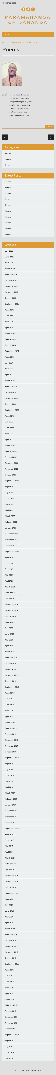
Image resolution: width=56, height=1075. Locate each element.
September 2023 (12, 410)
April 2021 (9, 581)
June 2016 (9, 911)
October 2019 (10, 681)
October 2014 (10, 1029)
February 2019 (11, 728)
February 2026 (11, 274)
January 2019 (10, 734)
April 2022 (9, 510)
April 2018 (9, 787)
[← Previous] (5, 137)
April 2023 (9, 439)
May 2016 (9, 917)
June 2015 (9, 982)
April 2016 (9, 923)
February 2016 (11, 934)
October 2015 (10, 958)
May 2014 (9, 1058)
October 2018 (10, 752)
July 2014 (9, 1046)
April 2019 (9, 716)
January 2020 (10, 663)
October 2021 (10, 546)
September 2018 (12, 758)
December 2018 (11, 740)
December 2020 (11, 604)
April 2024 (9, 375)
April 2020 (9, 646)
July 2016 (9, 905)
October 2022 (10, 475)
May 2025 (9, 322)
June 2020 (9, 634)
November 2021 (11, 540)
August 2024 (10, 357)
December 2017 (11, 811)
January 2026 (10, 280)
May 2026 (9, 263)
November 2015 (11, 952)
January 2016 (10, 940)
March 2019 (10, 722)
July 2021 (9, 563)
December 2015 (11, 946)
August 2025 (10, 310)
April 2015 (9, 993)
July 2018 (9, 769)
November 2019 (11, 675)
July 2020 (9, 628)
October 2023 (10, 404)
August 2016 (10, 899)
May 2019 (9, 711)
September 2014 (12, 1035)
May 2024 (9, 369)
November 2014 (11, 1023)
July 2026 (9, 251)
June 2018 (9, 775)
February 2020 (11, 657)
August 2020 (10, 622)
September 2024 (12, 351)
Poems (49, 127)
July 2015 (9, 976)
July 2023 (9, 422)
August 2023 (10, 416)
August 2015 (10, 970)
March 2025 (10, 333)
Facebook (23, 9)
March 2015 (10, 999)
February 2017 (11, 864)
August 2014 (10, 1041)
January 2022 (10, 528)
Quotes (8, 165)
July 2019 (9, 699)
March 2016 (10, 929)
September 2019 (12, 687)
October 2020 (10, 616)
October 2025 (10, 298)
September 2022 (12, 481)
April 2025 (9, 327)
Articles (8, 153)
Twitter (28, 9)
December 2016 (11, 876)
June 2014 (9, 1052)
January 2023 (10, 457)
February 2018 (11, 799)
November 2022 (11, 469)
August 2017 (10, 834)
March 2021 (10, 587)
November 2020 (11, 610)
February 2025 (11, 339)
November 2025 (11, 292)
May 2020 (9, 640)
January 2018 (10, 805)
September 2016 (12, 893)
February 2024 (11, 386)
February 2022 (11, 522)
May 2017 (9, 846)
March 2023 (10, 445)
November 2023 (11, 398)
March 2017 (10, 858)
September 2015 (12, 964)
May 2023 (9, 434)
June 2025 (9, 316)
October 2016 (10, 887)
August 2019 (10, 693)
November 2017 (11, 817)
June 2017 (9, 840)
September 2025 (12, 304)
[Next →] (51, 137)
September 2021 (12, 551)
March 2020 (10, 652)
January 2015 (10, 1011)
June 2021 (9, 569)
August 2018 (10, 764)
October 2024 (10, 345)
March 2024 (10, 381)
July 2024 (9, 363)
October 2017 (10, 822)
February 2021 (11, 593)
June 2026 (9, 257)
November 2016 (11, 881)
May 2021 (9, 575)
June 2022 (9, 498)
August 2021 (10, 557)
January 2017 (10, 870)
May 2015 (9, 987)
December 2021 (11, 534)
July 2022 (9, 492)
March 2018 (10, 793)
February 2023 (11, 451)
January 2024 (10, 392)
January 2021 (10, 599)
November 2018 (11, 746)
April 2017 (9, 852)
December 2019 (11, 669)
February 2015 (11, 1005)
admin (34, 42)
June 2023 (9, 428)
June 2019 (9, 705)
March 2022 (10, 516)
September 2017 (12, 828)
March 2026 (10, 269)
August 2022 (10, 487)
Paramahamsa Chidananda (28, 19)
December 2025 (11, 286)
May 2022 (9, 504)
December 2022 (11, 463)
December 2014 (11, 1017)
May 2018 (9, 781)
